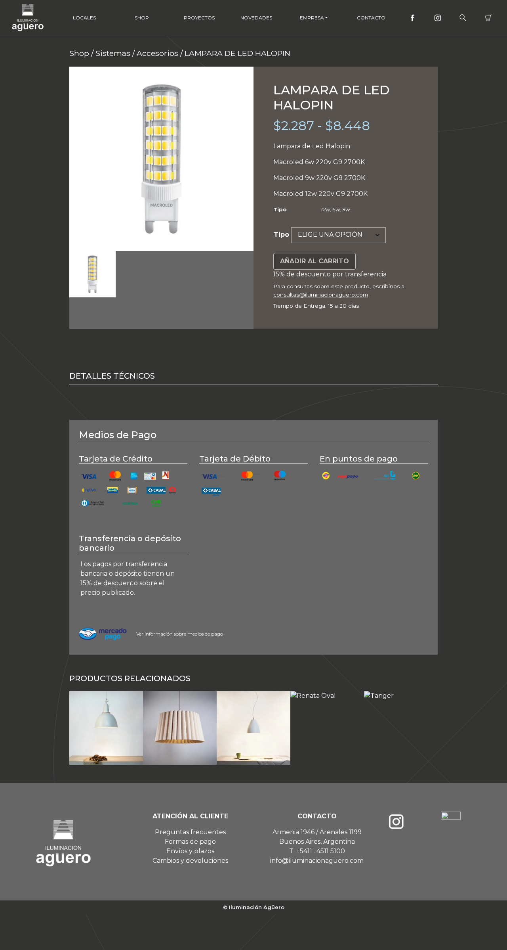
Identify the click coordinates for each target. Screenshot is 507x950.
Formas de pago (190, 841)
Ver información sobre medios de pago (179, 634)
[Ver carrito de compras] (488, 17)
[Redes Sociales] (412, 17)
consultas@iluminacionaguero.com (320, 294)
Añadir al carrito (314, 261)
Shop (142, 18)
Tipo (281, 234)
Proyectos (199, 18)
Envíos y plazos (190, 851)
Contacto (371, 18)
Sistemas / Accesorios (136, 53)
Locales (84, 18)
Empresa (312, 18)
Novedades (256, 18)
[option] (161, 159)
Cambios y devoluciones (190, 860)
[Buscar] (463, 17)
